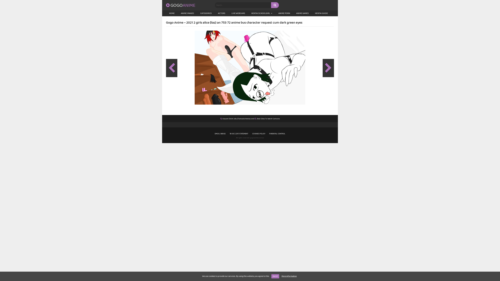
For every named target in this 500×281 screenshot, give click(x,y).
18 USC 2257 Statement (239, 133)
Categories (206, 13)
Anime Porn (284, 13)
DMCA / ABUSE (220, 133)
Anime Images (187, 13)
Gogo (182, 5)
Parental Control (277, 133)
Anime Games (302, 13)
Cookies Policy (258, 133)
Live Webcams (238, 13)
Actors (221, 13)
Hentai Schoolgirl (260, 13)
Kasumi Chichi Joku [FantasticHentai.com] (238, 118)
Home (172, 13)
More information (289, 276)
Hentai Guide (321, 13)
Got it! (275, 276)
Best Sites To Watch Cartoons (268, 118)
